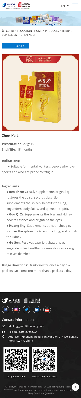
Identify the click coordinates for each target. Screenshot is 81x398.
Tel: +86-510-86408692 (22, 332)
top (75, 392)
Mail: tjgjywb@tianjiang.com (26, 326)
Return (19, 46)
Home (38, 31)
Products (52, 31)
